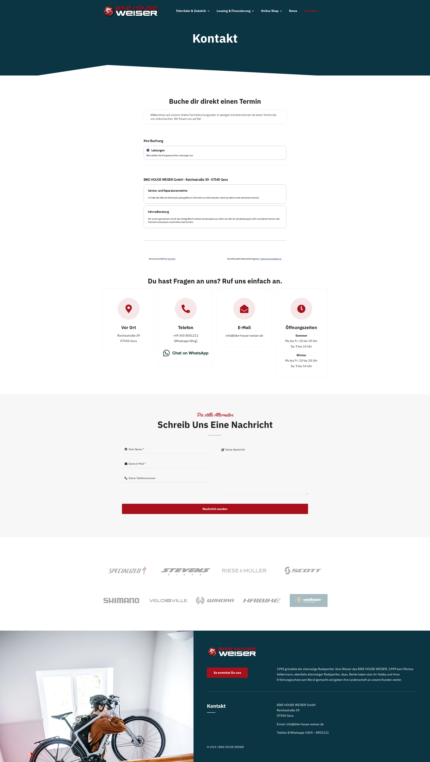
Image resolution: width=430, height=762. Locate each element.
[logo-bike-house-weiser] (130, 4)
